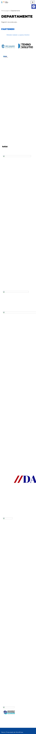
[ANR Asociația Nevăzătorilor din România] (4, 2)
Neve (3, 732)
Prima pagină (5, 10)
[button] (33, 6)
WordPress (19, 732)
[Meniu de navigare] (33, 2)
